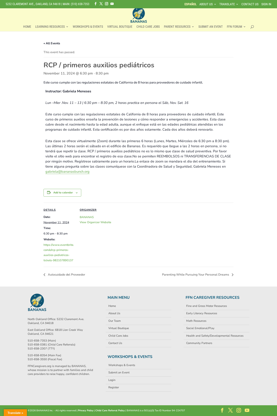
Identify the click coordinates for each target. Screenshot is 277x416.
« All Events (52, 43)
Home (27, 26)
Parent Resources (177, 26)
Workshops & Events (88, 26)
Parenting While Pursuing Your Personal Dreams (196, 275)
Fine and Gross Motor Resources (206, 306)
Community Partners (199, 343)
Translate (227, 4)
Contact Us (250, 4)
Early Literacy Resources (201, 313)
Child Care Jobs (148, 26)
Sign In (266, 4)
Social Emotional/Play (200, 328)
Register (113, 387)
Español (190, 4)
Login (112, 380)
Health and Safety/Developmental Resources (214, 336)
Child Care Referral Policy (110, 410)
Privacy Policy (85, 410)
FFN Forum (234, 26)
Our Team (114, 321)
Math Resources (196, 321)
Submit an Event (210, 26)
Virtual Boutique (119, 26)
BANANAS (87, 217)
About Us (206, 4)
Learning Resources (50, 26)
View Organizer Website (95, 222)
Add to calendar (63, 192)
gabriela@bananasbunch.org (67, 171)
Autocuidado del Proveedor (66, 275)
